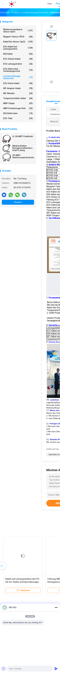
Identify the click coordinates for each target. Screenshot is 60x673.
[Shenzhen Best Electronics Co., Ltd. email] (4, 194)
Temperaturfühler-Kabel (18, 98)
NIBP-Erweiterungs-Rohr (18, 108)
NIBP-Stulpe (18, 103)
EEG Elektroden (18, 113)
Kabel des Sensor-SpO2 (18, 42)
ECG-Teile (18, 118)
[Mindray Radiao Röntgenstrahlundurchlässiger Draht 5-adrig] (6, 148)
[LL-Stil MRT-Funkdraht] (6, 139)
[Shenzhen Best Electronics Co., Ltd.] (12, 4)
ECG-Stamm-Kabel (18, 59)
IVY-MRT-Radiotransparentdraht (23, 156)
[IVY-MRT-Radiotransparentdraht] (6, 158)
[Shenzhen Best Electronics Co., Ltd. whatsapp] (11, 194)
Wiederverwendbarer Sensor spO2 (18, 30)
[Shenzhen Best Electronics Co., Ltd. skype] (24, 194)
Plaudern (18, 202)
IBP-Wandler (18, 93)
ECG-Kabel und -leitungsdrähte (18, 48)
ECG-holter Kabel (18, 83)
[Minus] (56, 607)
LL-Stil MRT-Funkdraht (22, 136)
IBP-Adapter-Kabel (18, 88)
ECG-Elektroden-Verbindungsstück (18, 70)
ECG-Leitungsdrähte (18, 64)
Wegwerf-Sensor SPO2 (18, 37)
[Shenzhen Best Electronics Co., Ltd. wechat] (17, 194)
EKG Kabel (18, 54)
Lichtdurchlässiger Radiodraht (18, 77)
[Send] (56, 669)
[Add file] (4, 669)
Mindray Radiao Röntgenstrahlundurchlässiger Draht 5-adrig (23, 148)
